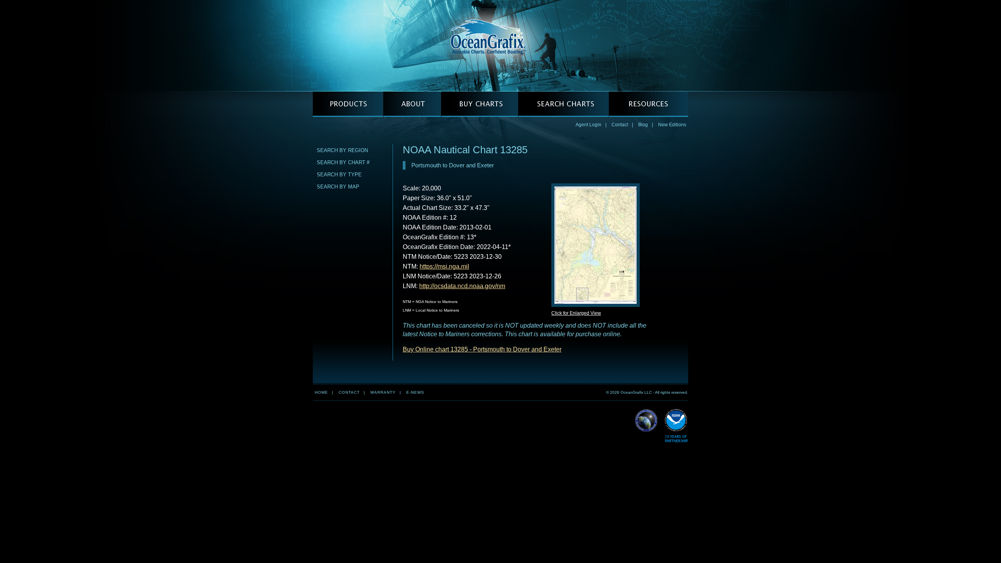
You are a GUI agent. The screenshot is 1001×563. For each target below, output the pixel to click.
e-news (415, 392)
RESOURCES (648, 104)
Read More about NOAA (676, 426)
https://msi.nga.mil (444, 266)
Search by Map (338, 187)
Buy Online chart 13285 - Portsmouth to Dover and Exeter (482, 349)
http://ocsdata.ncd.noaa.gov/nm (462, 286)
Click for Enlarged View (576, 313)
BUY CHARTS (479, 104)
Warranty (383, 392)
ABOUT (412, 104)
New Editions (672, 124)
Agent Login (588, 124)
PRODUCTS (348, 104)
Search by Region (342, 150)
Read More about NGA (646, 421)
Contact (620, 124)
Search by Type (339, 175)
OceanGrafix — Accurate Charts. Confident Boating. (500, 45)
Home (321, 392)
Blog (643, 124)
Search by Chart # (343, 162)
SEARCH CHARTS (563, 104)
